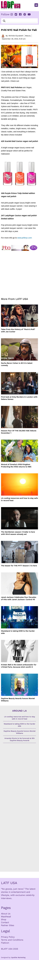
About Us (5, 913)
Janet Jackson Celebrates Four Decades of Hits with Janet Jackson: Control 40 (18, 598)
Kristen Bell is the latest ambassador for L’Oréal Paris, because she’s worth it (18, 666)
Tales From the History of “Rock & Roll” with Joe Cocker (18, 330)
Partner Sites (7, 925)
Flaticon (5, 943)
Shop (3, 919)
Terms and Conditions (12, 940)
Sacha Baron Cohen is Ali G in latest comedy (16, 364)
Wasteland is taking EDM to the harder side (18, 632)
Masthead (6, 916)
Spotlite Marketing (18, 957)
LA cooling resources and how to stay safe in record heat (19, 499)
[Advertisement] (19, 272)
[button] (36, 5)
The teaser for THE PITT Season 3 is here (19, 566)
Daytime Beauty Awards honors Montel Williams (18, 699)
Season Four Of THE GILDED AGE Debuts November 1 (18, 432)
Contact (5, 922)
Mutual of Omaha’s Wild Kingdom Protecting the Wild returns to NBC (16, 465)
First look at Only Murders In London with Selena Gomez (19, 398)
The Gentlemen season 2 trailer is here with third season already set (18, 533)
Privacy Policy (8, 937)
